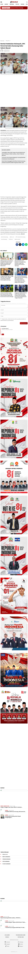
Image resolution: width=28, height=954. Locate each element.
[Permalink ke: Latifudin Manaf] (1, 50)
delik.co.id (12, 237)
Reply (3, 334)
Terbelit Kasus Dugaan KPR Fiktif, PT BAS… (15, 927)
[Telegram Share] (23, 244)
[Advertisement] (14, 25)
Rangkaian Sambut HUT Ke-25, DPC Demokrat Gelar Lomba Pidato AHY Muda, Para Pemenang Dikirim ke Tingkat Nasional (21, 295)
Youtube (21, 944)
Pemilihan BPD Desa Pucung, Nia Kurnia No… (15, 811)
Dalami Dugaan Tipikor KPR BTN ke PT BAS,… (15, 922)
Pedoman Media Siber (20, 935)
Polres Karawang (6, 863)
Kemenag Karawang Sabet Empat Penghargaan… (13, 817)
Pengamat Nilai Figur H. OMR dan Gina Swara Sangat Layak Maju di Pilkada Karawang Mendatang (6, 278)
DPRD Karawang (6, 861)
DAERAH (1, 806)
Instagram (8, 944)
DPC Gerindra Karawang (20, 237)
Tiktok (8, 946)
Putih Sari (11, 239)
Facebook (8, 942)
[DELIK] (14, 1)
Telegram (21, 946)
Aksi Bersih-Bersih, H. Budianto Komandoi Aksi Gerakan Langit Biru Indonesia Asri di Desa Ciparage (20, 263)
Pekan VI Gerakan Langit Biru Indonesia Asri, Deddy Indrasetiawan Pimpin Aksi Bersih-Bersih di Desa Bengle (6, 294)
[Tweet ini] (20, 244)
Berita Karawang (4, 237)
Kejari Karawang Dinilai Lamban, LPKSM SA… (10, 917)
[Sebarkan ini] (17, 244)
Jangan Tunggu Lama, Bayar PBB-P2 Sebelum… (11, 807)
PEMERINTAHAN (6, 806)
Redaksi (7, 937)
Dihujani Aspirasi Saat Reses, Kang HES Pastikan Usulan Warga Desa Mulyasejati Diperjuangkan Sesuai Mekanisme (6, 263)
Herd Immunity (4, 239)
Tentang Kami (21, 937)
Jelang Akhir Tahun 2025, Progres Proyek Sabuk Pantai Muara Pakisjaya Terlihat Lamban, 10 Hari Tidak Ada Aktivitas (13, 154)
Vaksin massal (17, 239)
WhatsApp (21, 942)
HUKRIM (1, 916)
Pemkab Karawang (6, 859)
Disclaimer (7, 935)
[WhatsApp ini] (26, 244)
